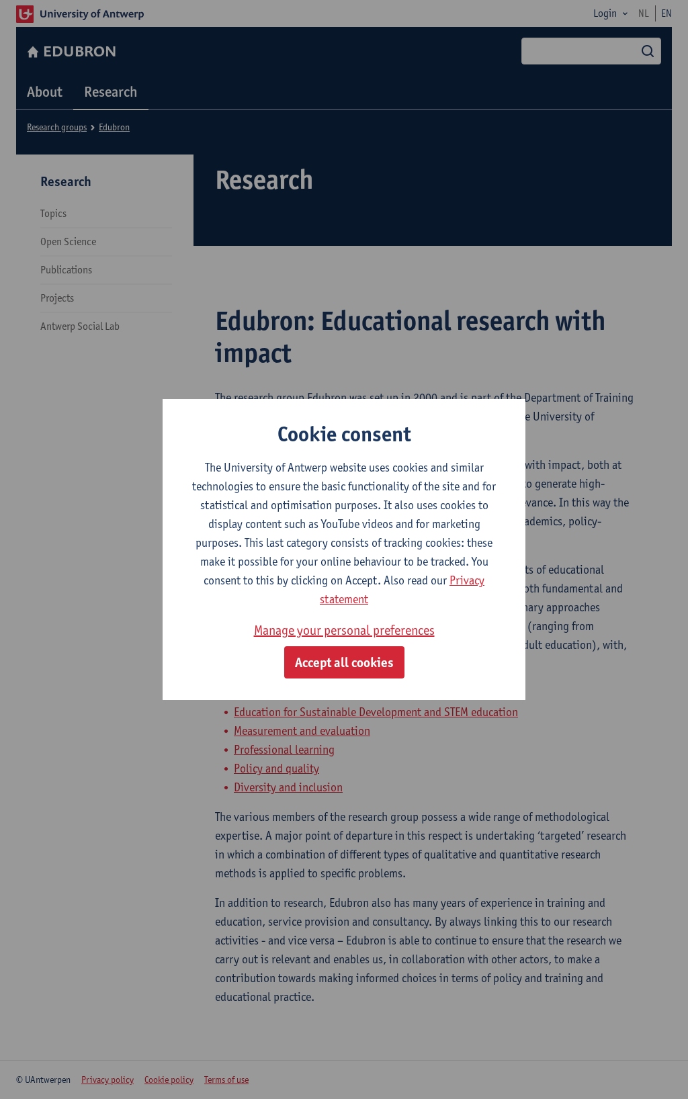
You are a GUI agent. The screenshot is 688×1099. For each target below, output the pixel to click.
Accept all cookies (344, 662)
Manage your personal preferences (344, 630)
